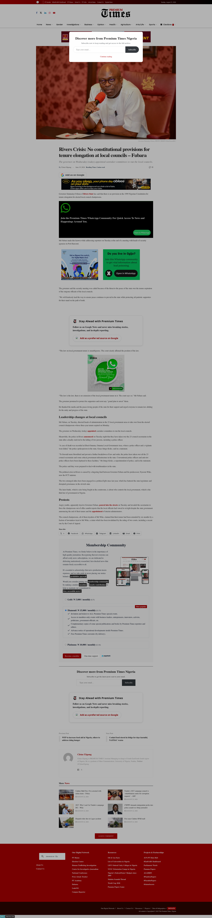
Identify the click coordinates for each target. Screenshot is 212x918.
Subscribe (132, 49)
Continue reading (106, 56)
